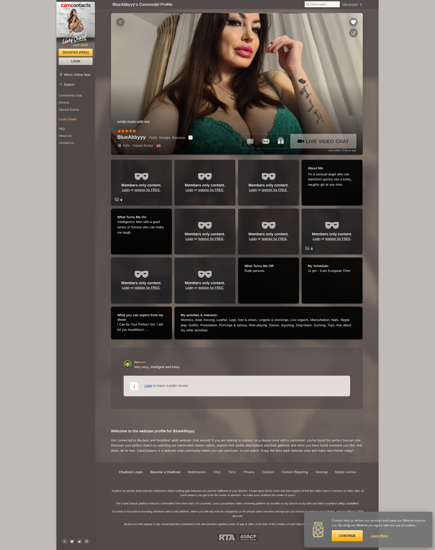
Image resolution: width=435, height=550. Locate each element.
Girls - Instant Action (138, 145)
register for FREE (147, 190)
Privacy (249, 472)
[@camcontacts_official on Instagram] (87, 541)
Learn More (379, 536)
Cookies (268, 472)
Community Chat (70, 95)
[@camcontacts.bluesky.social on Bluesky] (72, 541)
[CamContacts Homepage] (75, 25)
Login (75, 61)
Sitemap (321, 472)
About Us (65, 136)
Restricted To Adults (227, 537)
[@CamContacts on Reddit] (79, 541)
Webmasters (197, 472)
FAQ (62, 129)
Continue (347, 536)
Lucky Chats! (68, 119)
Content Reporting (295, 472)
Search (69, 84)
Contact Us (66, 143)
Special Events (69, 109)
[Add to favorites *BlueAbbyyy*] (353, 22)
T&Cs (232, 472)
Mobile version (345, 472)
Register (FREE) (76, 52)
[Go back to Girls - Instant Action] (120, 22)
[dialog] (191, 138)
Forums (64, 102)
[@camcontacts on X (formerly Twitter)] (65, 541)
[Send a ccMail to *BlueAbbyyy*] (265, 141)
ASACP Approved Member (248, 537)
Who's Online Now (77, 75)
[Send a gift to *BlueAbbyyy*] (280, 141)
